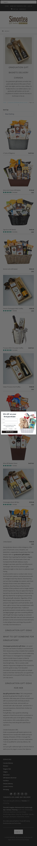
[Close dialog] (35, 412)
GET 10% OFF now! (9, 431)
